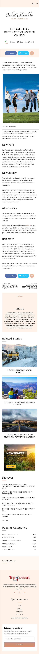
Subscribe (19, 644)
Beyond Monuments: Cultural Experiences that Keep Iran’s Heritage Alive (18, 486)
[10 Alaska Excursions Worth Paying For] (19, 355)
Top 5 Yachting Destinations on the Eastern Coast (29, 287)
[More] (32, 53)
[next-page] (6, 520)
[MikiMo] (7, 42)
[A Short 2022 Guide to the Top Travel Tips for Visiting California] (19, 420)
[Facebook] (15, 592)
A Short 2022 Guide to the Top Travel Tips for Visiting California (19, 436)
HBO (27, 225)
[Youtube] (24, 592)
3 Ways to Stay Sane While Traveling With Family (10, 287)
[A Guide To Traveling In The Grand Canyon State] (19, 388)
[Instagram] (20, 592)
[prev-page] (3, 520)
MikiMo (12, 42)
